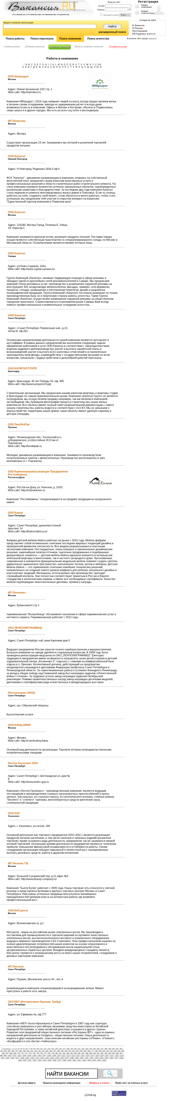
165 (99, 1060)
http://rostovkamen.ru (33, 490)
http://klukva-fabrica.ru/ (34, 531)
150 (24, 1060)
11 (41, 1049)
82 (64, 1053)
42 (35, 1051)
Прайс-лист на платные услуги (131, 1083)
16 (60, 1049)
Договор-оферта (26, 1083)
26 (98, 1049)
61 (107, 1051)
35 (9, 1051)
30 (113, 1049)
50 (66, 1051)
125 (7, 1058)
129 (27, 1058)
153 (39, 1060)
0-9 (99, 64)
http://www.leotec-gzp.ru (35, 781)
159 (69, 1060)
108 (49, 1056)
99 (5, 1056)
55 (85, 1051)
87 (83, 1053)
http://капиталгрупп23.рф (36, 384)
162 (84, 1060)
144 (101, 1058)
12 (45, 1049)
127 (17, 1058)
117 (92, 1056)
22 (83, 1049)
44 (43, 1051)
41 (32, 1051)
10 (37, 1049)
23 (86, 1049)
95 (113, 1053)
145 (106, 1058)
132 (42, 1058)
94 (109, 1053)
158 (64, 1060)
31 (117, 1049)
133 (47, 1058)
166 (104, 1060)
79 (52, 1053)
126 (12, 1058)
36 (13, 1051)
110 (59, 1056)
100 (9, 1056)
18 (67, 1049)
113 (73, 1056)
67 (7, 1053)
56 (88, 1051)
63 (115, 1051)
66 (3, 1053)
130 (32, 1058)
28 (105, 1049)
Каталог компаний (59, 46)
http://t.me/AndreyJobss (34, 740)
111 (64, 1056)
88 (87, 1053)
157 (59, 1060)
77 (45, 1053)
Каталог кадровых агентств (89, 46)
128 (22, 1058)
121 (111, 1056)
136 (62, 1058)
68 (11, 1053)
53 (77, 1051)
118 (97, 1056)
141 (86, 1058)
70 (18, 1053)
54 (81, 1051)
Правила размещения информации (61, 1083)
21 (79, 1049)
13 (49, 1049)
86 (79, 1053)
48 (58, 1051)
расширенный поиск (112, 32)
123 (121, 1056)
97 (121, 1053)
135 (57, 1058)
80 (56, 1053)
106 (39, 1056)
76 (41, 1053)
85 (75, 1053)
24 (90, 1049)
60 (104, 1051)
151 (29, 1060)
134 (52, 1058)
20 (75, 1049)
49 (62, 1051)
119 (102, 1056)
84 (71, 1053)
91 (98, 1053)
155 (49, 1060)
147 (116, 1058)
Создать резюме (12, 46)
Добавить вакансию (35, 46)
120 (106, 1056)
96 (117, 1053)
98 (1, 1056)
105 (34, 1056)
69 (15, 1053)
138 (71, 1058)
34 (5, 1051)
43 (39, 1051)
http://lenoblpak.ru (31, 446)
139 (76, 1058)
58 (96, 1051)
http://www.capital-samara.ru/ (38, 269)
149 (20, 1060)
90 (94, 1053)
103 (24, 1056)
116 (87, 1056)
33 (1, 1051)
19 (71, 1049)
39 (24, 1051)
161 (79, 1060)
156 (54, 1060)
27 (102, 1049)
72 (26, 1053)
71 (22, 1053)
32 (121, 1049)
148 (121, 1058)
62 (111, 1051)
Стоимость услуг (118, 46)
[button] (15, 39)
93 (106, 1053)
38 (20, 1051)
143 (96, 1058)
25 (94, 1049)
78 (49, 1053)
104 (29, 1056)
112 (68, 1056)
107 (44, 1056)
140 (81, 1058)
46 (50, 1051)
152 (34, 1060)
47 (54, 1051)
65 (122, 1051)
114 (78, 1056)
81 (60, 1053)
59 (100, 1051)
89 (90, 1053)
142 (91, 1058)
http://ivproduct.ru (31, 92)
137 (67, 1058)
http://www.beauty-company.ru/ (39, 879)
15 (56, 1049)
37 (16, 1051)
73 (30, 1053)
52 (73, 1051)
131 (37, 1058)
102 (19, 1056)
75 (37, 1053)
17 (64, 1049)
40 (28, 1051)
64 (119, 1051)
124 (3, 1058)
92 (102, 1053)
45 (47, 1051)
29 (109, 1049)
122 (116, 1056)
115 (83, 1056)
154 (44, 1060)
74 (33, 1053)
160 (74, 1060)
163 (89, 1060)
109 (54, 1056)
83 (68, 1053)
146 (111, 1058)
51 (69, 1051)
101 (14, 1056)
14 (52, 1049)
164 (94, 1060)
